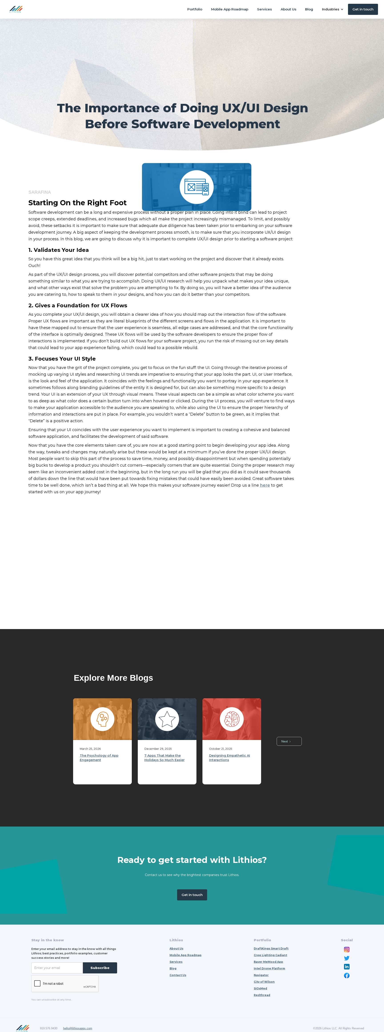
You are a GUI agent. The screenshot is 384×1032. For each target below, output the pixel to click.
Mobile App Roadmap (229, 9)
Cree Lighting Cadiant (270, 955)
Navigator (261, 975)
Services (264, 9)
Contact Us (178, 975)
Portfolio (194, 9)
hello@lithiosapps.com (77, 1028)
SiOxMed (260, 988)
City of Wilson (264, 981)
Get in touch (363, 9)
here (265, 485)
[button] (333, 9)
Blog (309, 9)
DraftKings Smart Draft (271, 948)
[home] (16, 9)
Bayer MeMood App (268, 961)
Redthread (262, 995)
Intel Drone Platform (269, 968)
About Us (288, 9)
